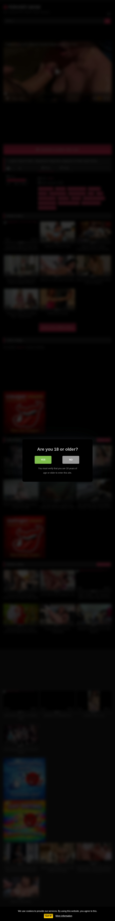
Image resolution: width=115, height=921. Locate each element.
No (71, 460)
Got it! (48, 916)
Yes (43, 460)
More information (64, 916)
